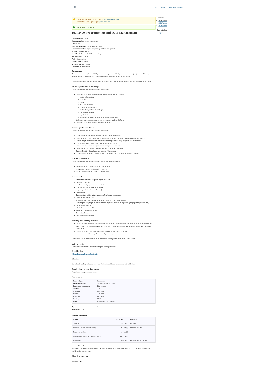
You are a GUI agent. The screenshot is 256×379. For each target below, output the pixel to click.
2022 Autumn (162, 26)
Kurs (155, 7)
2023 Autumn (162, 23)
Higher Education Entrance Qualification (85, 254)
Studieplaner (163, 7)
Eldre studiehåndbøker (176, 7)
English (160, 33)
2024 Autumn (162, 20)
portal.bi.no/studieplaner (112, 19)
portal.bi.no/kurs (105, 22)
